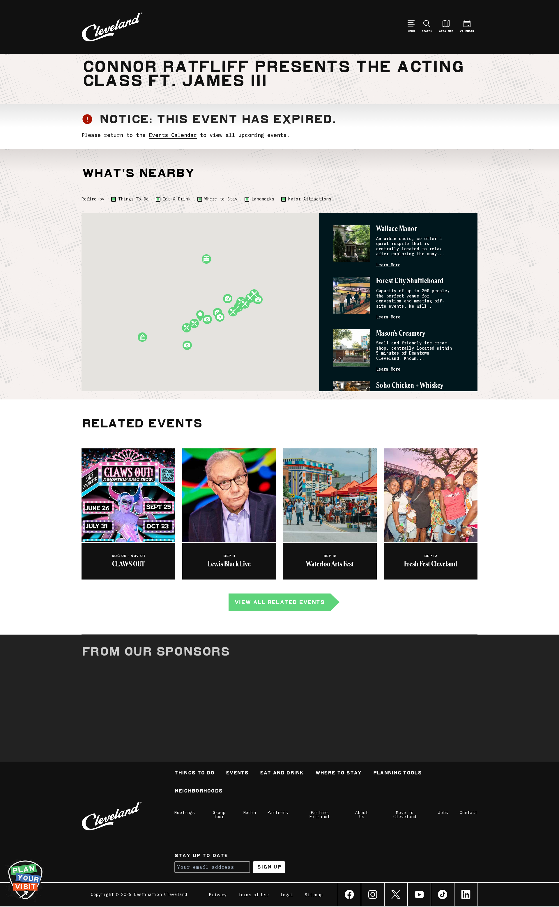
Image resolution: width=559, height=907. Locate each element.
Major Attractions (309, 199)
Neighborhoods (198, 791)
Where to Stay (220, 199)
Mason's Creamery (400, 333)
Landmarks (263, 199)
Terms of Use (253, 895)
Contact (468, 812)
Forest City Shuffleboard (410, 281)
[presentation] (351, 243)
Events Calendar (173, 135)
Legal (287, 895)
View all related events (279, 602)
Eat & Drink (177, 199)
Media (249, 812)
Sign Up (269, 867)
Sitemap (314, 895)
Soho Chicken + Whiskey (409, 385)
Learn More (388, 265)
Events (237, 773)
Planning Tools (397, 773)
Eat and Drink (282, 773)
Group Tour (219, 814)
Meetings (184, 812)
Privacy (218, 895)
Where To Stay (338, 773)
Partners (278, 812)
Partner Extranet (319, 814)
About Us (361, 814)
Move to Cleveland (404, 814)
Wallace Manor (396, 229)
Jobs (443, 812)
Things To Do (133, 199)
